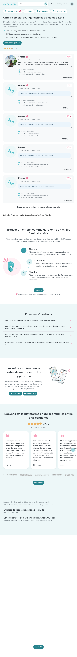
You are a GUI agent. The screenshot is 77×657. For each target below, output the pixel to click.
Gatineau (26, 521)
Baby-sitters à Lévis (47, 505)
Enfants (30, 11)
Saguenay (43, 521)
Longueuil (35, 521)
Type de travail (13, 11)
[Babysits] (9, 4)
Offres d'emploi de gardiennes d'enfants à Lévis (21, 505)
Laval (20, 521)
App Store (16, 393)
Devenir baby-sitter (59, 4)
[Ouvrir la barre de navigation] (72, 4)
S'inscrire (38, 290)
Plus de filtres (60, 11)
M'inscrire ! (38, 483)
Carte (39, 647)
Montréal (7, 521)
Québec (6, 513)
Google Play (31, 393)
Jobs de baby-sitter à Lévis (13, 502)
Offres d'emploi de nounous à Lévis (37, 502)
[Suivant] (73, 450)
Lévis (50, 521)
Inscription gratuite (12, 43)
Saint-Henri (15, 513)
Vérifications (43, 11)
